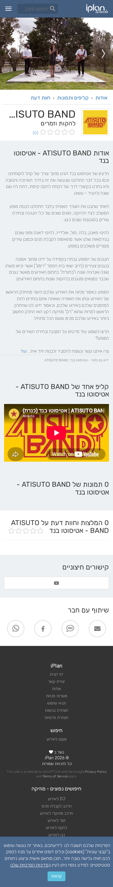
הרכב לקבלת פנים (57, 806)
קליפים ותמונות (73, 98)
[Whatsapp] (15, 628)
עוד (24, 351)
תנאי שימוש (56, 703)
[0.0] (57, 132)
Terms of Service (55, 776)
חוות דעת (40, 98)
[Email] (97, 628)
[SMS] (70, 628)
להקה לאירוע (56, 827)
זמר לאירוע (56, 820)
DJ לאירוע (56, 798)
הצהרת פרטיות (56, 717)
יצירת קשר (56, 681)
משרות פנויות (56, 696)
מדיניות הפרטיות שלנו (29, 865)
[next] (9, 54)
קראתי (56, 876)
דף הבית (56, 674)
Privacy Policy (96, 772)
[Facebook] (43, 628)
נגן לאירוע (56, 834)
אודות (101, 98)
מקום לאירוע (57, 739)
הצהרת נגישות (56, 710)
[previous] (103, 54)
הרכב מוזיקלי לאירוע (56, 813)
